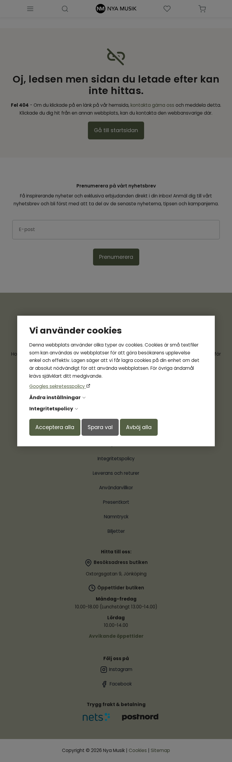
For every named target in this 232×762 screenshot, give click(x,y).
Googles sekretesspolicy (57, 386)
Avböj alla (139, 427)
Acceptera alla (54, 427)
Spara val (100, 427)
